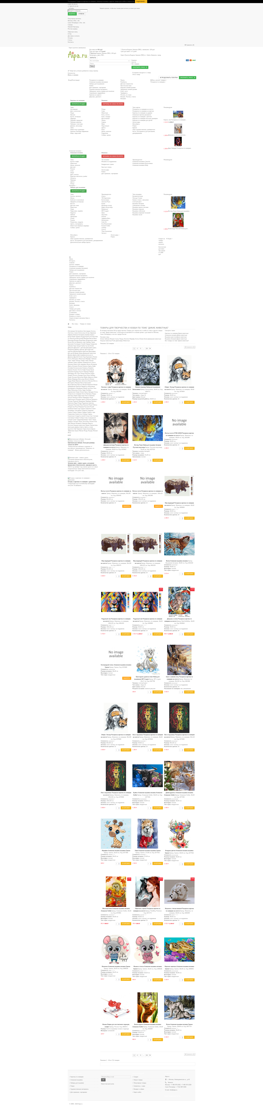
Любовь (92, 375)
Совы (103, 111)
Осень (96, 392)
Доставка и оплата (73, 36)
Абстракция (74, 109)
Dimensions (105, 220)
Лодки (92, 373)
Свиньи (70, 412)
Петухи (70, 397)
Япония (95, 431)
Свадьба (84, 410)
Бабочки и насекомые (77, 200)
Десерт (82, 349)
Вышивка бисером (138, 203)
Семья (75, 412)
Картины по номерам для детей (142, 120)
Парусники (81, 395)
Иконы (72, 198)
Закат (69, 360)
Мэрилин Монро (92, 384)
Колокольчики (77, 368)
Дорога (75, 355)
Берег (74, 336)
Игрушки (70, 364)
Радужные (105, 133)
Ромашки (81, 407)
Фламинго (79, 423)
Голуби (83, 344)
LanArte (104, 227)
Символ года (91, 412)
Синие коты (78, 414)
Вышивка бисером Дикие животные (176, 339)
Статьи (70, 40)
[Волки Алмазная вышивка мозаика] (179, 544)
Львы (88, 375)
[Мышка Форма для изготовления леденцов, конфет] (116, 1007)
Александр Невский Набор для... (178, 228)
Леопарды (71, 373)
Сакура (82, 408)
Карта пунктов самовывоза (77, 48)
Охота (84, 394)
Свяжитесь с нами (139, 1086)
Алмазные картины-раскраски (142, 115)
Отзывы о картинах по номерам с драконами (82, 481)
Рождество (71, 407)
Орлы (86, 392)
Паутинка (104, 214)
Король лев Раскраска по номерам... (175, 120)
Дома (80, 353)
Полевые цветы (80, 399)
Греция (79, 346)
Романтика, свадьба (76, 222)
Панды (94, 394)
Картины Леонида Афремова (79, 131)
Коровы (70, 370)
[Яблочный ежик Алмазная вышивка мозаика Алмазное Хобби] (116, 891)
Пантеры (70, 395)
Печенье (75, 397)
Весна (91, 338)
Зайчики (93, 359)
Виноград (71, 340)
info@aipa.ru (173, 1090)
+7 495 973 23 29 (73, 6)
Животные (105, 113)
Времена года (81, 342)
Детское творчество (75, 288)
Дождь (77, 353)
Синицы (85, 414)
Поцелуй (75, 401)
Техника (75, 421)
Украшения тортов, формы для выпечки (81, 277)
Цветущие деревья (74, 427)
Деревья (77, 349)
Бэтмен (92, 336)
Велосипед (79, 338)
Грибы (83, 346)
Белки (70, 336)
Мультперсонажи (85, 383)
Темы (70, 327)
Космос (75, 370)
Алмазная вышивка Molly (140, 165)
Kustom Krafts (106, 226)
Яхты (69, 432)
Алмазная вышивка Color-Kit (141, 161)
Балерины (82, 335)
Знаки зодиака (77, 362)
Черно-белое (87, 429)
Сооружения (92, 418)
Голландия (77, 344)
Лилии (83, 373)
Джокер (75, 351)
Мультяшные (106, 118)
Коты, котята (105, 115)
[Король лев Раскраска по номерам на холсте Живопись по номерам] (178, 113)
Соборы (81, 418)
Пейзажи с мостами (76, 124)
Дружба (76, 357)
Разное (72, 169)
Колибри (70, 368)
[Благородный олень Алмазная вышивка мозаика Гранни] (116, 654)
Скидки (136, 1077)
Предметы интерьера (77, 202)
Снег (91, 416)
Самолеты (88, 408)
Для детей (71, 353)
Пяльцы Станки (137, 198)
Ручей (92, 407)
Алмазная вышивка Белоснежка (143, 163)
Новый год (86, 388)
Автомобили (79, 331)
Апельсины (81, 333)
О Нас (70, 34)
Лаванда (86, 371)
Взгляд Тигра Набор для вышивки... (179, 211)
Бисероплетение (138, 196)
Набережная (71, 386)
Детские (72, 167)
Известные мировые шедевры (79, 226)
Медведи (75, 379)
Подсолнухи (105, 126)
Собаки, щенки (106, 135)
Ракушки (70, 405)
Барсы (92, 335)
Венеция (86, 338)
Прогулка (71, 403)
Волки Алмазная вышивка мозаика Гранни (179, 1024)
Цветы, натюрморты (76, 224)
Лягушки (74, 377)
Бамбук (87, 335)
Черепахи (79, 429)
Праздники (73, 216)
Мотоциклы (71, 383)
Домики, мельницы (76, 126)
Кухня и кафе (74, 161)
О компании (73, 312)
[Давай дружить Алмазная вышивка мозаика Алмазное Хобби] (179, 776)
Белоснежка (105, 200)
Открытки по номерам (74, 394)
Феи (69, 423)
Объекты (73, 178)
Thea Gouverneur (107, 231)
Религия (85, 405)
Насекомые (91, 386)
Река (81, 405)
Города (88, 344)
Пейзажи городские (76, 120)
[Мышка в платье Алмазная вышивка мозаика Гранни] (147, 949)
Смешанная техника (139, 205)
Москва (90, 381)
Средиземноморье (82, 419)
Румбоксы (124, 82)
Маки (103, 124)
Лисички (87, 373)
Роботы (95, 405)
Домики (70, 355)
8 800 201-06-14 (72, 4)
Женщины (75, 359)
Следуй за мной (80, 416)
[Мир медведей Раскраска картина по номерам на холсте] (179, 486)
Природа (73, 118)
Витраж (76, 340)
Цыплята (70, 429)
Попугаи (88, 399)
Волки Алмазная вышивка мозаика (177, 561)
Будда (83, 336)
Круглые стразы (106, 167)
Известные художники (77, 129)
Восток (72, 203)
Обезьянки (74, 390)
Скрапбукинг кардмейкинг (77, 279)
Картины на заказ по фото (113, 104)
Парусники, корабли (76, 211)
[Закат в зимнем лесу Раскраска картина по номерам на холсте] (179, 660)
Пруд (75, 403)
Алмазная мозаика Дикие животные (176, 335)
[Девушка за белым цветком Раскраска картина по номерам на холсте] (178, 129)
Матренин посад (107, 205)
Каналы (85, 366)
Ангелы (93, 331)
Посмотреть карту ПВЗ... (97, 55)
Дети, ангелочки (75, 111)
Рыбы (75, 408)
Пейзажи (92, 395)
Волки (70, 342)
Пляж (91, 397)
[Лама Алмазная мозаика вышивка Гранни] (147, 834)
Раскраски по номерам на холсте (143, 109)
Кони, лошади (106, 116)
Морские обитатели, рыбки (78, 176)
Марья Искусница (107, 207)
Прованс (94, 401)
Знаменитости (87, 362)
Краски (135, 127)
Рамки (134, 126)
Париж (76, 395)
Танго (90, 419)
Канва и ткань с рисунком (141, 200)
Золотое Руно (106, 202)
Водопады (82, 340)
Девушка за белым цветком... (177, 135)
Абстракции (71, 331)
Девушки (70, 347)
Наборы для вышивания (76, 270)
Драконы (70, 357)
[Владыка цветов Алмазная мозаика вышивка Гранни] (179, 834)
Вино (95, 338)
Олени (82, 392)
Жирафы (88, 359)
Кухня (81, 371)
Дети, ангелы (74, 174)
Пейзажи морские (75, 122)
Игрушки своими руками (76, 292)
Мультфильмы (72, 384)
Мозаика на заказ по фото (113, 156)
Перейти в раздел (78, 104)
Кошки (88, 370)
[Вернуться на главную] (68, 324)
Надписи (73, 213)
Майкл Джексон (89, 377)
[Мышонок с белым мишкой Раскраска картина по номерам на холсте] (179, 891)
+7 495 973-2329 (186, 1084)
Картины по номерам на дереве (142, 113)
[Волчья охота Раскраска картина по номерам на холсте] (116, 480)
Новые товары (138, 1080)
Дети (86, 349)
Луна (84, 375)
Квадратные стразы (108, 164)
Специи (70, 419)
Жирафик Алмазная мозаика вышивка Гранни (116, 850)
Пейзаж (72, 214)
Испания (74, 366)
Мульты (79, 384)
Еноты (70, 359)
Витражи (72, 303)
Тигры (80, 421)
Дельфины (89, 347)
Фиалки (73, 423)
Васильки (73, 338)
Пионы (104, 120)
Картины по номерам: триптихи (142, 116)
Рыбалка (70, 408)
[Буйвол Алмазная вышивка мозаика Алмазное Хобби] (147, 776)
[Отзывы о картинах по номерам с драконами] (83, 479)
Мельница (81, 379)
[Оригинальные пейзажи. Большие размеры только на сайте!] (83, 440)
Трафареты (72, 298)
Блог (69, 435)
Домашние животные (89, 353)
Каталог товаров (74, 264)
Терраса (70, 421)
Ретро (90, 405)
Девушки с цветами (80, 347)
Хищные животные (79, 425)
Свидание (90, 410)
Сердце (84, 412)
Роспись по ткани (74, 299)
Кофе (84, 370)
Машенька (105, 209)
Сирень (104, 122)
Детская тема (74, 205)
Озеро (78, 392)
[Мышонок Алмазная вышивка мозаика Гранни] (116, 949)
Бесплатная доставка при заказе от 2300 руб (162, 250)
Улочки (91, 421)
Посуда (70, 401)
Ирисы (70, 366)
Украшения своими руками (77, 294)
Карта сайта (137, 1092)
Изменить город (156, 55)
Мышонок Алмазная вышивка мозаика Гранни (116, 966)
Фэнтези (70, 425)
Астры (88, 333)
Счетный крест (137, 202)
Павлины (89, 394)
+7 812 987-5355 (181, 1087)
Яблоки (81, 431)
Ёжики (95, 357)
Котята (80, 370)
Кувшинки (71, 371)
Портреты (94, 399)
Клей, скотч (73, 296)
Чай (75, 429)
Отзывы (70, 38)
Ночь (91, 388)
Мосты (95, 381)
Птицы (103, 109)
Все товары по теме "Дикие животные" (177, 340)
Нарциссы (84, 386)
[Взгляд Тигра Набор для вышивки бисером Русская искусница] (178, 202)
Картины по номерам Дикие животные (176, 333)
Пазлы (123, 80)
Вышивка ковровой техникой (141, 213)
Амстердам (87, 331)
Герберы (88, 342)
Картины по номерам (76, 1077)
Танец (94, 419)
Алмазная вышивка (76, 1080)
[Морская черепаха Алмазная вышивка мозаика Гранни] (179, 949)
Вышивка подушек (138, 209)
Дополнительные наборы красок (80, 242)
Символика (71, 414)
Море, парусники (75, 133)
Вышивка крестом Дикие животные (176, 337)
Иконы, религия (106, 131)
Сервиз (79, 412)
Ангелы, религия (75, 196)
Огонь (80, 390)
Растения (76, 405)
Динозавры (92, 351)
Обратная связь (73, 32)
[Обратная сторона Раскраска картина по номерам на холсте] (147, 891)
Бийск (72, 8)
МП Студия (105, 211)
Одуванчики (71, 392)
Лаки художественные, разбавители (144, 129)
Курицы (76, 371)
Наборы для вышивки (77, 1083)
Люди (72, 113)
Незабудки (79, 388)
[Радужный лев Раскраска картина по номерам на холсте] (116, 602)
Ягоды (86, 431)
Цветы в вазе (89, 427)
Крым (92, 370)
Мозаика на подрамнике (109, 161)
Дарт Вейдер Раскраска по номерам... (180, 148)
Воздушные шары (91, 340)
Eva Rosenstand (106, 224)
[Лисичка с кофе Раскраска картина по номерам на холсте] (116, 370)
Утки (95, 421)
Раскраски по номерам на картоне (143, 111)
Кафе (94, 366)
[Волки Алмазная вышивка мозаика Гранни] (179, 1007)
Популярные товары (140, 1083)
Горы (74, 346)
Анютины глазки (73, 333)
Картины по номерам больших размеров (145, 118)
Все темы (75, 324)
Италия (80, 366)
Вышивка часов (137, 214)
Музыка (72, 115)
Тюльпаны (86, 421)
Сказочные (71, 416)
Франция (85, 423)
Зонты (94, 362)
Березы (78, 336)
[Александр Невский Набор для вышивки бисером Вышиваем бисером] (178, 220)
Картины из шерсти (75, 281)
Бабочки (75, 335)
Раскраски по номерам (96, 80)
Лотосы (75, 375)
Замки (74, 360)
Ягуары (90, 431)
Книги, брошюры (74, 305)
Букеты (87, 336)
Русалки (87, 407)
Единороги (89, 357)
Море (73, 381)
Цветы (104, 127)
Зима (72, 127)
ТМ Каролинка (106, 198)
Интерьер (94, 364)
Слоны (87, 416)
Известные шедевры (79, 364)
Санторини (78, 410)
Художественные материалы (78, 275)
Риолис (104, 216)
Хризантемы (94, 425)
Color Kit (104, 222)
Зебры (83, 360)
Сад (79, 408)
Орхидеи (91, 392)
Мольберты (136, 124)
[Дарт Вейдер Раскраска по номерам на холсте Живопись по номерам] (178, 142)
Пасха (87, 395)
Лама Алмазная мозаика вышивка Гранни (148, 850)
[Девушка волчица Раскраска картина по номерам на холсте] (116, 428)
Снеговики (71, 418)
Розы (103, 129)
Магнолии (80, 377)
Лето (78, 373)
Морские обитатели (82, 381)
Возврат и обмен (74, 314)
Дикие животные (83, 351)
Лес (75, 373)
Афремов (93, 333)
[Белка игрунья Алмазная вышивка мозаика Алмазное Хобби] (147, 1007)
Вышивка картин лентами (140, 207)
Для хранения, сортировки (110, 173)
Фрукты (90, 423)
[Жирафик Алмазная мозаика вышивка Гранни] (116, 834)
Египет (81, 357)
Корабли (90, 368)
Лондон (70, 375)
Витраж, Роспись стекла (77, 301)
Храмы (87, 425)
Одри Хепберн (86, 390)
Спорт (74, 419)
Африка (70, 335)
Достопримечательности (85, 355)
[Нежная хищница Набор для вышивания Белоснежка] (147, 370)
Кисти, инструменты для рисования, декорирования (86, 240)
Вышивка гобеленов (139, 211)
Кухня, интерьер (75, 116)
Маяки (70, 379)
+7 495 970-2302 (176, 1084)
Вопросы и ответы (75, 316)
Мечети (87, 379)
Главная (71, 262)
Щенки (93, 429)
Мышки (85, 384)
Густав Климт (89, 346)
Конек (103, 203)
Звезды (78, 360)
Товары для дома (74, 309)
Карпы (90, 366)
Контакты (71, 42)
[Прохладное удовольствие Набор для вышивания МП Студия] (147, 660)
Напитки (78, 386)
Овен (103, 213)
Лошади (80, 375)
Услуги (71, 307)
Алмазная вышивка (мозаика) (98, 82)
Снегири (95, 416)
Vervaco (104, 233)
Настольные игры (74, 290)
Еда (84, 357)
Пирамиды (86, 397)
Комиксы (85, 368)
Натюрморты (72, 388)
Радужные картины (88, 403)
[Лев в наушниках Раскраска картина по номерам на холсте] (147, 718)
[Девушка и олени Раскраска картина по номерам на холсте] (179, 602)
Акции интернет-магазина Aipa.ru (79, 318)
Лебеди (91, 371)
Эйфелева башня (73, 431)
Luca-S (104, 229)
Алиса (103, 196)
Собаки (77, 418)
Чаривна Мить (106, 218)
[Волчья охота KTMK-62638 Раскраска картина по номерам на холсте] (179, 422)
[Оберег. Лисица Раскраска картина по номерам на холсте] (179, 370)
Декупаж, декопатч (75, 283)
